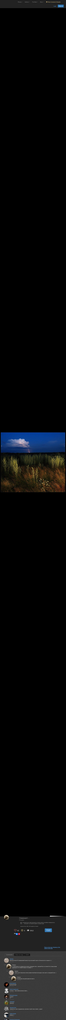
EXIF (27, 955)
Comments (9, 955)
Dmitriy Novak (13, 1013)
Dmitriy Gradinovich (14, 989)
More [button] (41, 2)
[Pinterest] (19, 934)
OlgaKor (11, 959)
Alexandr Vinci (13, 1007)
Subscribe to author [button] (48, 930)
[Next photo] (64, 446)
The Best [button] (34, 2)
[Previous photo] (1, 446)
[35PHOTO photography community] (8, 2)
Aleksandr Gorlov (13, 995)
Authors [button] (27, 2)
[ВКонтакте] (17, 934)
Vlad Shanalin (13, 983)
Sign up (61, 6)
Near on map (19, 955)
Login (54, 6)
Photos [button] (20, 2)
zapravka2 (12, 1001)
